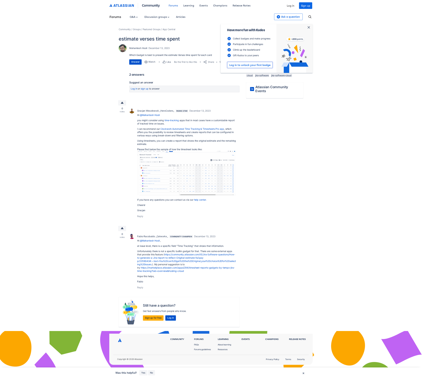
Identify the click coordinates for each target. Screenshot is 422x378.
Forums (173, 5)
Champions (220, 5)
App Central (169, 29)
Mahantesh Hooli (138, 48)
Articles (180, 16)
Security (301, 359)
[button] (186, 173)
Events (203, 5)
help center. (200, 199)
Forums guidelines (202, 349)
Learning (188, 5)
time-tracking (171, 120)
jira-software (262, 75)
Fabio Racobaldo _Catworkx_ (152, 236)
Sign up (305, 5)
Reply (140, 216)
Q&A (133, 16)
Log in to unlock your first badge (250, 65)
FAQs (196, 344)
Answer (135, 61)
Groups (137, 29)
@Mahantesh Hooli (150, 115)
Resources (222, 349)
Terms (288, 359)
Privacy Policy (272, 359)
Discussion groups (156, 16)
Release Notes (242, 5)
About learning (224, 344)
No (151, 372)
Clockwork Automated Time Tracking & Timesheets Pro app (192, 128)
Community (151, 5)
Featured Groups (152, 29)
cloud (250, 75)
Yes (143, 372)
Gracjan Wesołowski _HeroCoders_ (155, 110)
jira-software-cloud (281, 75)
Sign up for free (153, 317)
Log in (290, 5)
